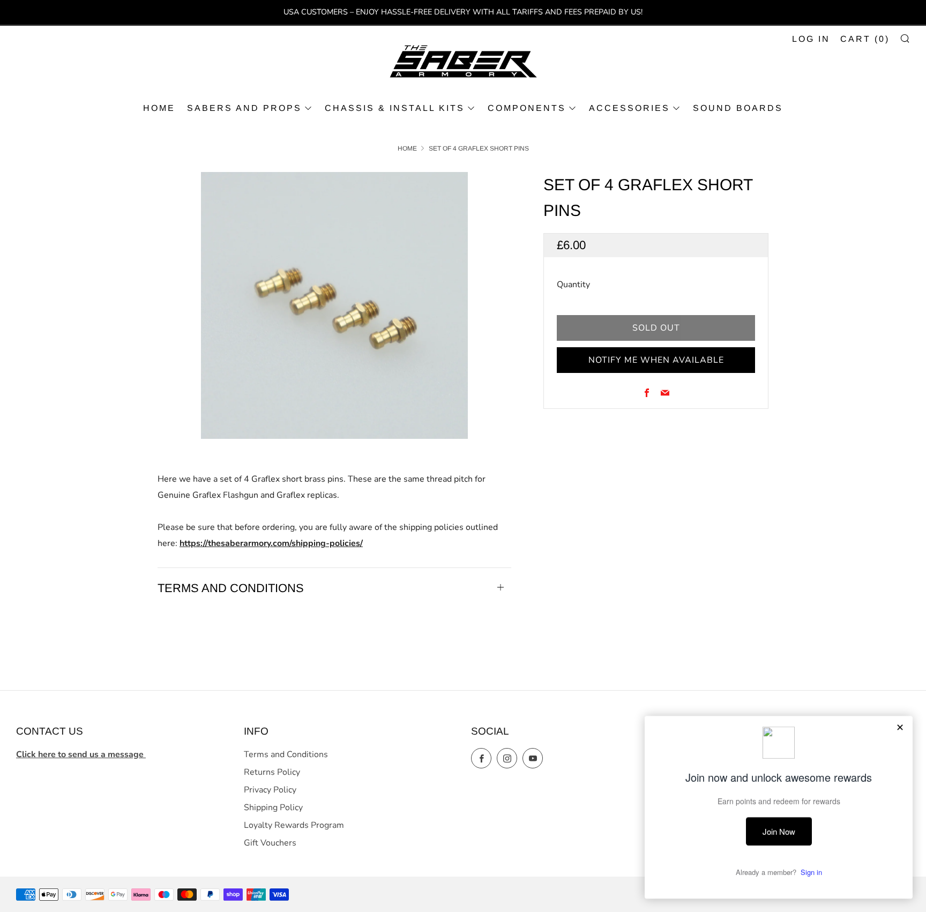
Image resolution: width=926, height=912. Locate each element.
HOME (159, 108)
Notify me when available (656, 360)
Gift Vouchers (270, 843)
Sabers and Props (244, 108)
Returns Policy (272, 772)
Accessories (629, 108)
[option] (334, 305)
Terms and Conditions (286, 754)
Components (527, 108)
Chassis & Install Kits (395, 108)
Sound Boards (738, 108)
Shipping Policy (273, 807)
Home (407, 148)
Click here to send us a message (81, 754)
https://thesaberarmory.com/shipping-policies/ (271, 543)
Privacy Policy (270, 790)
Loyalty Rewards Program (294, 825)
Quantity (573, 284)
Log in (811, 38)
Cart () (865, 38)
